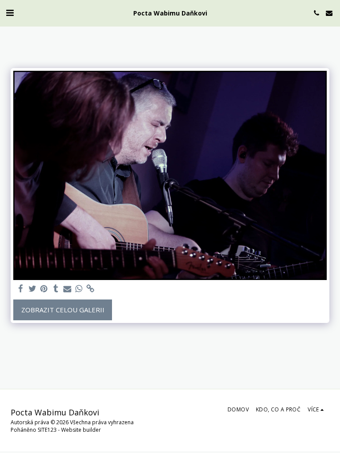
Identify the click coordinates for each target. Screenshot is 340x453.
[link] (90, 288)
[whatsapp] (79, 288)
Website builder (81, 430)
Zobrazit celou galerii (62, 309)
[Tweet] (32, 288)
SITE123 (47, 430)
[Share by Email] (67, 288)
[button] (9, 13)
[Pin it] (44, 288)
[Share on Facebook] (21, 288)
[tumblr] (55, 288)
